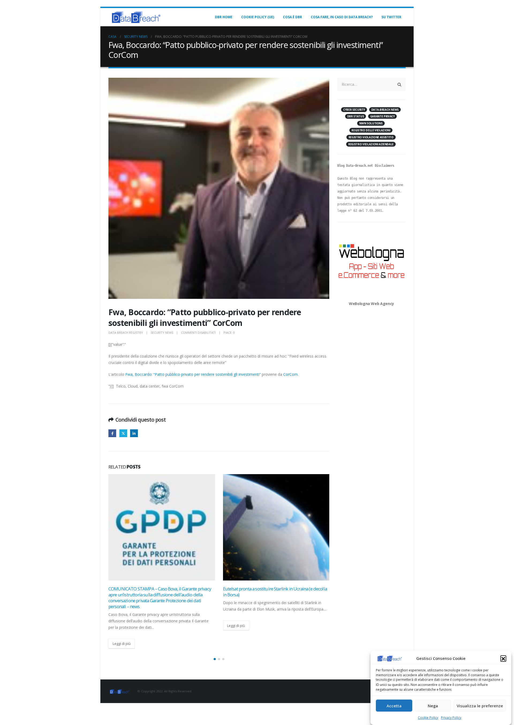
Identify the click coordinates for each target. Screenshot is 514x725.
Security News (162, 332)
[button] (503, 658)
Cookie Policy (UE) (257, 17)
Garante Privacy (382, 116)
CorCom (290, 374)
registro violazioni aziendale (371, 144)
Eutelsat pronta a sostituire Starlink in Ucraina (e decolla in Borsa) (275, 592)
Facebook (112, 433)
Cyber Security (354, 109)
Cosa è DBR (292, 17)
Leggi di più (122, 643)
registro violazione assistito (371, 137)
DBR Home (223, 17)
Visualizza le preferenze (480, 705)
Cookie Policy (428, 717)
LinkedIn (134, 433)
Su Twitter (391, 17)
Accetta (394, 705)
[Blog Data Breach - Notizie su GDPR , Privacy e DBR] (135, 17)
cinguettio (123, 433)
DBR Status (355, 116)
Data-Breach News (385, 109)
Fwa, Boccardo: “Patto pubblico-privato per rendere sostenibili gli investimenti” (193, 374)
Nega (433, 705)
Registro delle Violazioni (371, 130)
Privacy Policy (451, 717)
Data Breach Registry (125, 332)
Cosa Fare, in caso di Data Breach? (342, 17)
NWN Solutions (370, 123)
